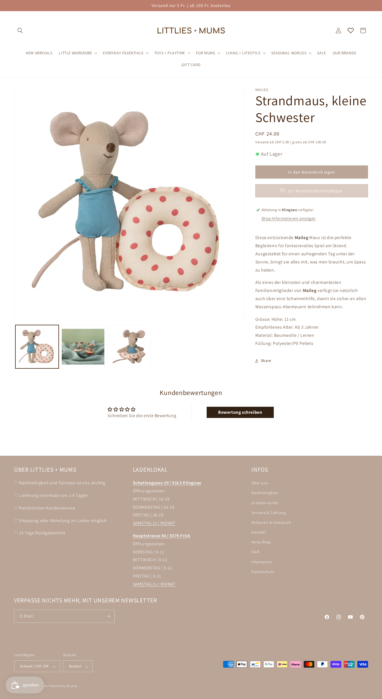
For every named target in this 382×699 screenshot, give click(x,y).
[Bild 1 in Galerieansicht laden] (37, 346)
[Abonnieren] (108, 616)
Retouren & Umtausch (271, 522)
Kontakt (258, 532)
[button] (20, 30)
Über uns (259, 482)
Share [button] (266, 360)
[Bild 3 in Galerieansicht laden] (129, 346)
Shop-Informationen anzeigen (288, 218)
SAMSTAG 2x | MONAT (154, 523)
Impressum (261, 561)
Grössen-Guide (264, 502)
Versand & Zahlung (268, 512)
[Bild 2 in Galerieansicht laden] (83, 346)
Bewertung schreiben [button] (240, 412)
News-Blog (260, 541)
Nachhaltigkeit (264, 492)
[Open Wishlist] (351, 30)
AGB (255, 551)
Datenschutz (262, 571)
